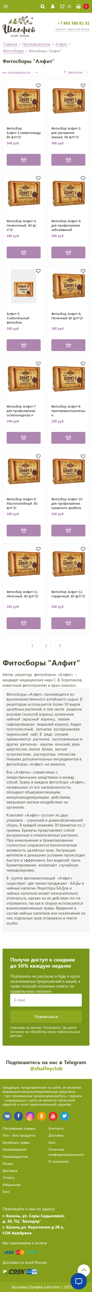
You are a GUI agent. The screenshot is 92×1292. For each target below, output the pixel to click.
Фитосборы (13, 50)
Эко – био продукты (19, 1135)
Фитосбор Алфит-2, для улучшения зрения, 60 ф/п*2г (66, 132)
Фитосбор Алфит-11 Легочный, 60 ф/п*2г (23, 594)
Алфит (61, 44)
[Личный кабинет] (52, 6)
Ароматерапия (14, 1149)
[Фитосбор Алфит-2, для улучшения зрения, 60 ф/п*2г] (68, 101)
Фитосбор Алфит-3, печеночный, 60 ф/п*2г (22, 225)
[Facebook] (18, 1116)
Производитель (36, 44)
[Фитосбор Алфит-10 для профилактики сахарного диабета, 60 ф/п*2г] (68, 471)
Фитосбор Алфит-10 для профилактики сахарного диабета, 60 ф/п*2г (66, 503)
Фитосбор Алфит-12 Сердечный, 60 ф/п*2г (68, 594)
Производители (15, 1156)
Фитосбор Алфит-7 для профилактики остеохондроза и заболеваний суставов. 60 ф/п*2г (21, 410)
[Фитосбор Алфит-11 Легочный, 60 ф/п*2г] (24, 564)
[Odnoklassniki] (41, 1116)
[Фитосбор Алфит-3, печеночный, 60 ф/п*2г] (24, 193)
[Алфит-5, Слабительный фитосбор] (24, 286)
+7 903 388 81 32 (73, 23)
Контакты (56, 1128)
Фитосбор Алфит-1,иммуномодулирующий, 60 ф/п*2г (24, 132)
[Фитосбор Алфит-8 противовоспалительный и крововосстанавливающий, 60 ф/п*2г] (68, 379)
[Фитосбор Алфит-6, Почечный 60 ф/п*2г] (68, 286)
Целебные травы (16, 1142)
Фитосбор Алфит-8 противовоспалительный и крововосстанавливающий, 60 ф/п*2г (68, 410)
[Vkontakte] (7, 1116)
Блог (6, 1191)
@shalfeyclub (46, 1068)
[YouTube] (53, 1116)
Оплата (8, 1177)
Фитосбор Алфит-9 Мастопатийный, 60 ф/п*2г (22, 503)
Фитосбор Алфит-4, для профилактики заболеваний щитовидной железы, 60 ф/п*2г (68, 225)
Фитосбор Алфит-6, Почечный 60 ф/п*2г (67, 316)
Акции (8, 1163)
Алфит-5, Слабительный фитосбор (18, 318)
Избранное (11, 1184)
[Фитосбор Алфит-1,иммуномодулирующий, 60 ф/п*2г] (24, 101)
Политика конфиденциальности (66, 1152)
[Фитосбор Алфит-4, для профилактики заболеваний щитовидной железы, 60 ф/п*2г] (68, 193)
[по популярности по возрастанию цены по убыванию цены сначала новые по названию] (21, 72)
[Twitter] (64, 1116)
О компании (59, 1161)
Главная (10, 44)
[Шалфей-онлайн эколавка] (19, 26)
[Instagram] (30, 1116)
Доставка (10, 1170)
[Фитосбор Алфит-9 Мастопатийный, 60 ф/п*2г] (24, 471)
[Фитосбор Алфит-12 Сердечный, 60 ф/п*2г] (68, 564)
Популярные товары (19, 1128)
